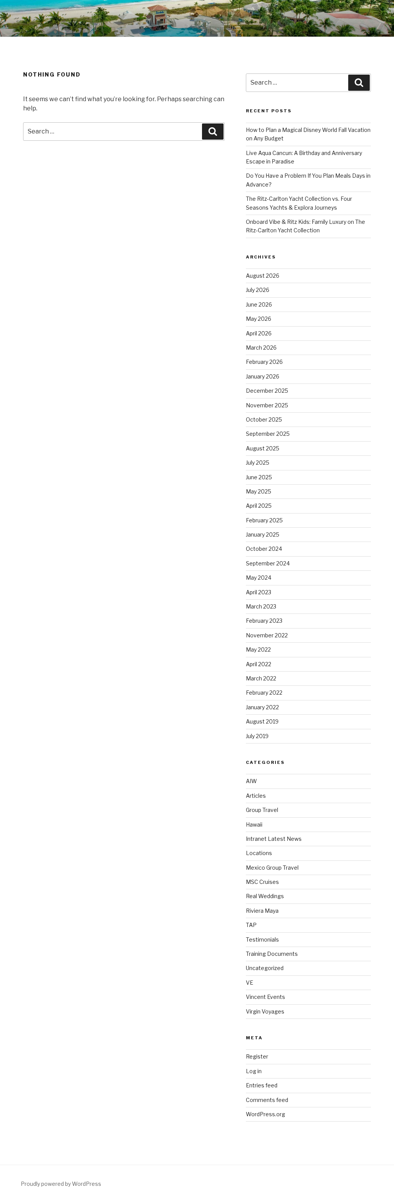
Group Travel (262, 810)
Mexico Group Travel (272, 867)
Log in (254, 1071)
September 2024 (268, 563)
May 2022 (258, 649)
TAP (251, 925)
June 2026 (259, 304)
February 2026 (264, 361)
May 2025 (258, 491)
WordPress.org (265, 1114)
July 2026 (257, 290)
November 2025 (267, 405)
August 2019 (262, 721)
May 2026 (258, 318)
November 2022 (267, 635)
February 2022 (264, 692)
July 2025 (257, 462)
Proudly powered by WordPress (61, 1183)
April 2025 (259, 505)
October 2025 (264, 419)
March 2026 (261, 347)
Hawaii (254, 824)
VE (249, 982)
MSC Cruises (262, 882)
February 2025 (264, 520)
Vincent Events (265, 997)
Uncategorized (265, 968)
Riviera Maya (262, 910)
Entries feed (261, 1085)
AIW (251, 781)
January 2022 (262, 707)
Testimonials (262, 939)
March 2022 (261, 678)
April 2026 (259, 333)
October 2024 (264, 548)
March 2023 (261, 606)
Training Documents (272, 953)
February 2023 (264, 620)
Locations (259, 853)
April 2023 (258, 592)
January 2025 (262, 534)
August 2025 (262, 448)
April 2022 (258, 664)
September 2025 (268, 433)
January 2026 (262, 376)
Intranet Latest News (274, 838)
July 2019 (257, 736)
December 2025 (267, 390)
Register (257, 1056)
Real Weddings (265, 896)
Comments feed (267, 1100)
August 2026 (262, 275)
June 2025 (259, 477)
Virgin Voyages (265, 1011)
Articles (256, 795)
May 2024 (258, 577)
